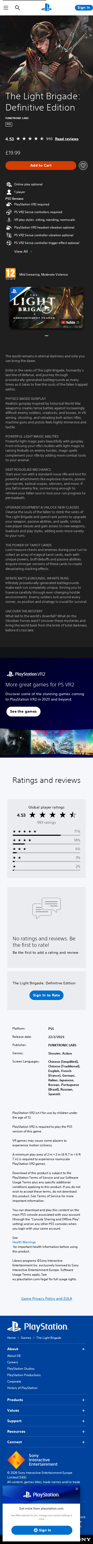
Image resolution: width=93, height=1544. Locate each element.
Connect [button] (14, 1442)
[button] (46, 307)
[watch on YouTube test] (70, 322)
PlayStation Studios (21, 1368)
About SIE (14, 1356)
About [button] (12, 1349)
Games (26, 1338)
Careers (12, 1362)
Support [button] (14, 1421)
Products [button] (15, 1399)
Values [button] (13, 1410)
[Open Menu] (6, 7)
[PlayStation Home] (46, 8)
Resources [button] (16, 1431)
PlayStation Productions (24, 1375)
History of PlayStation (22, 1388)
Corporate (14, 1381)
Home (11, 1338)
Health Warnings (24, 1242)
